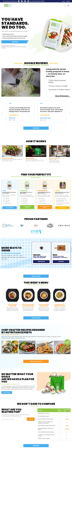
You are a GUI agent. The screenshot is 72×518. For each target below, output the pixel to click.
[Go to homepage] (7, 5)
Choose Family (62, 207)
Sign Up (68, 1)
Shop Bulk (61, 261)
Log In (63, 1)
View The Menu (6, 392)
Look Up (31, 419)
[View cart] (65, 5)
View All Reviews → (63, 96)
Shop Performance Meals (44, 207)
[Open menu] (68, 5)
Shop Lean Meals (10, 207)
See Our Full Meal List (36, 361)
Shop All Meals (36, 276)
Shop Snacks (41, 261)
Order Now (15, 41)
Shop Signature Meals (27, 207)
